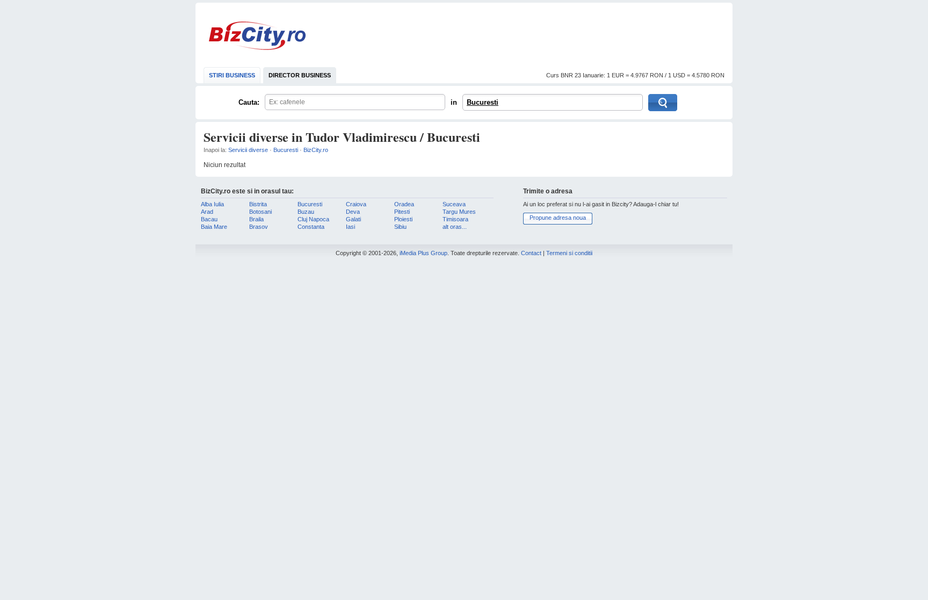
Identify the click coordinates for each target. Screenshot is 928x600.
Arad (207, 211)
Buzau (306, 211)
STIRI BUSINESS (232, 75)
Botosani (260, 211)
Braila (256, 219)
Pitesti (402, 211)
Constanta (311, 226)
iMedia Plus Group (423, 253)
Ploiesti (403, 219)
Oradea (404, 204)
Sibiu (400, 226)
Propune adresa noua (558, 217)
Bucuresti (482, 102)
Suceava (454, 204)
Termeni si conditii (569, 253)
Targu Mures (459, 211)
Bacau (209, 219)
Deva (353, 211)
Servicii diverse (248, 150)
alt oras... (455, 226)
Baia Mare (214, 226)
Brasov (258, 226)
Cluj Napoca (313, 219)
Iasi (350, 226)
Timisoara (455, 219)
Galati (353, 219)
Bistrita (258, 204)
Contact (531, 253)
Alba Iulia (212, 204)
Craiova (356, 204)
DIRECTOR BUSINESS (300, 75)
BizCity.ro (257, 35)
